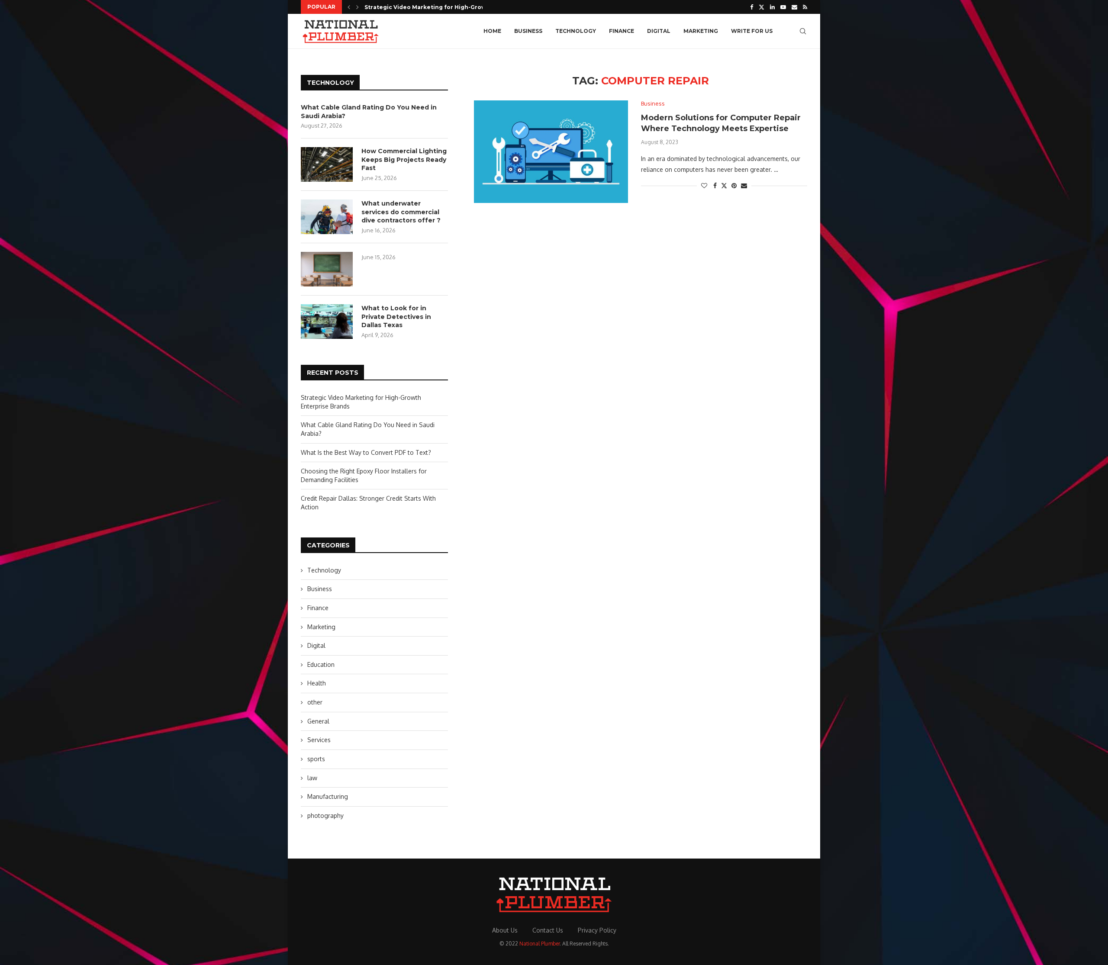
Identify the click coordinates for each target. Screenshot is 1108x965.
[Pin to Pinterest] (734, 185)
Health (316, 683)
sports (316, 758)
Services (319, 739)
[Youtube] (783, 7)
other (314, 702)
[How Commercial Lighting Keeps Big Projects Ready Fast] (327, 164)
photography (325, 815)
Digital (658, 31)
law (312, 778)
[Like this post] (704, 185)
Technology (575, 31)
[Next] (357, 7)
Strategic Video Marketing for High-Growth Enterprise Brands (456, 7)
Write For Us (752, 31)
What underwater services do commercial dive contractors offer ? (401, 211)
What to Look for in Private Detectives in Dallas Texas (396, 316)
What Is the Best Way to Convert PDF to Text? (366, 452)
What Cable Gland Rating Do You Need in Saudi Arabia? (369, 111)
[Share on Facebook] (715, 185)
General (318, 721)
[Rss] (805, 7)
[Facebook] (751, 7)
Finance (621, 31)
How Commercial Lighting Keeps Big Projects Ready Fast (404, 159)
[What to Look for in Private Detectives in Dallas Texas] (327, 321)
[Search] (803, 31)
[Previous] (348, 7)
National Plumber (539, 943)
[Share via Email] (744, 185)
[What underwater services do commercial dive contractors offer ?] (327, 216)
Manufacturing (327, 796)
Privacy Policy (597, 930)
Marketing (700, 31)
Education (321, 664)
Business (528, 31)
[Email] (794, 7)
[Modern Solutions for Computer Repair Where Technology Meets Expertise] (551, 151)
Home (492, 31)
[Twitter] (761, 7)
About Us (505, 930)
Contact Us (547, 930)
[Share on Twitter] (724, 185)
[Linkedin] (772, 7)
